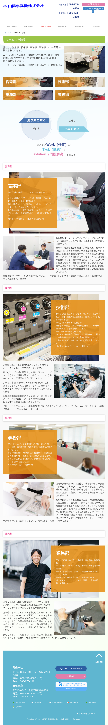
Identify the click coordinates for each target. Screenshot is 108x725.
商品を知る (62, 26)
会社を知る (28, 26)
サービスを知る (45, 26)
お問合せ (96, 26)
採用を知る (79, 26)
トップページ (11, 26)
